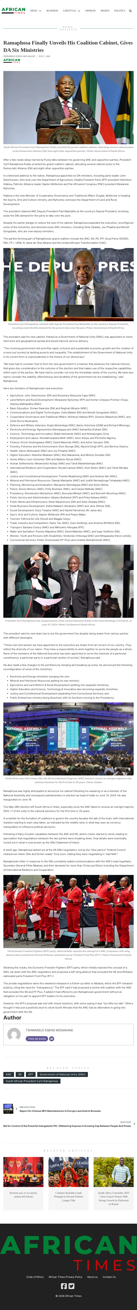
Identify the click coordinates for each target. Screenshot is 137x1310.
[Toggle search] (130, 11)
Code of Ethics (35, 1276)
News (33, 10)
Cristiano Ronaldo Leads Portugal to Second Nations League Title (68, 1196)
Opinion (90, 10)
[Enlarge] (129, 75)
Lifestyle (69, 10)
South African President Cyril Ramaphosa (32, 1081)
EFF (30, 1074)
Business (52, 10)
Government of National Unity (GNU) (62, 1074)
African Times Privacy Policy (65, 1276)
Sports (105, 10)
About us (92, 1276)
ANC (9, 1074)
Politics (119, 10)
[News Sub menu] (40, 11)
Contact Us (109, 1276)
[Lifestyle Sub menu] (79, 11)
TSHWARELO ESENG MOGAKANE (19, 56)
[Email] (51, 1038)
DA (20, 1074)
